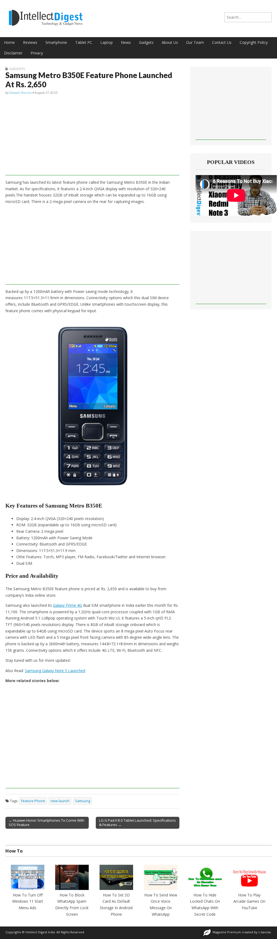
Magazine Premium (227, 932)
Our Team (195, 42)
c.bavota (264, 932)
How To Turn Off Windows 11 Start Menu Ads (27, 901)
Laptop (106, 42)
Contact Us (222, 42)
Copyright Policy (254, 42)
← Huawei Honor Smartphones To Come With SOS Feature (46, 822)
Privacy (37, 53)
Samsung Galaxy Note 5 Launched (55, 670)
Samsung (82, 801)
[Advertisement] (92, 137)
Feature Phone (33, 801)
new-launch (60, 801)
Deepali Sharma (20, 93)
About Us (170, 42)
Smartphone (56, 42)
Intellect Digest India (40, 932)
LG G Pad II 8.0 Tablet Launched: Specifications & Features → (137, 822)
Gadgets (146, 42)
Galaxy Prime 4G (67, 605)
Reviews (30, 42)
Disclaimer (13, 53)
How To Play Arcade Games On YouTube (249, 901)
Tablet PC (83, 42)
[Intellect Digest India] (45, 14)
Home (9, 42)
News (126, 42)
